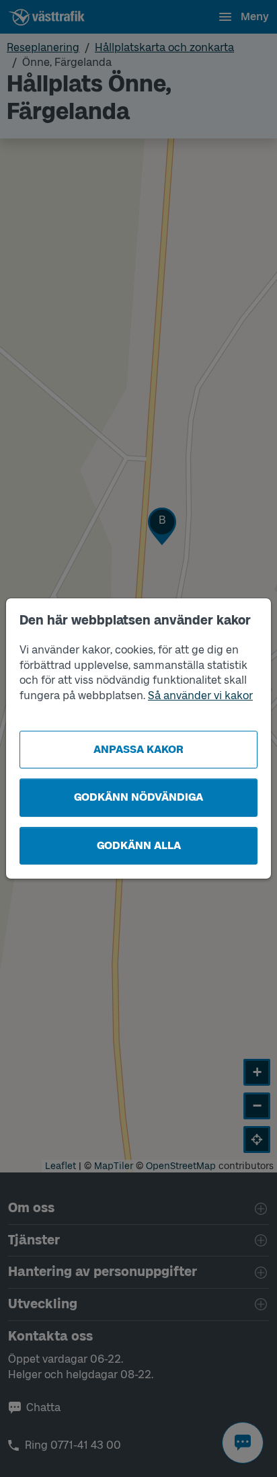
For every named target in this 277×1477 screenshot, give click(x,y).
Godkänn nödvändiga (138, 797)
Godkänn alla (139, 845)
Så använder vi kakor (200, 695)
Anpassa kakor (138, 749)
